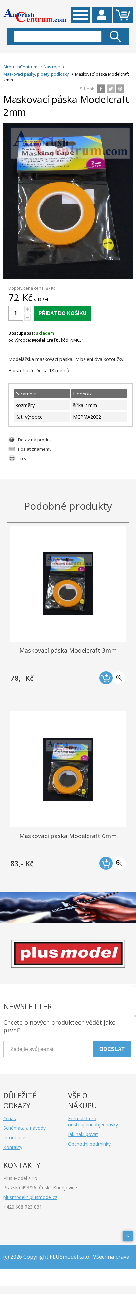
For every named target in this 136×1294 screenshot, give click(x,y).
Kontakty (12, 1147)
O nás (9, 1118)
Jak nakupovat (83, 1134)
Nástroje (52, 67)
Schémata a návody (24, 1128)
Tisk (22, 458)
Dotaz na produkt (35, 440)
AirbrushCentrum (20, 67)
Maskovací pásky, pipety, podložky (36, 74)
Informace (14, 1137)
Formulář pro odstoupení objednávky (93, 1121)
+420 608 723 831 (22, 1207)
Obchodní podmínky (89, 1144)
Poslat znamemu (35, 449)
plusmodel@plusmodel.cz (30, 1197)
